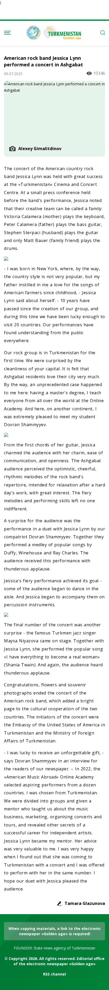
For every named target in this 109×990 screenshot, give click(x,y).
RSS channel (54, 974)
